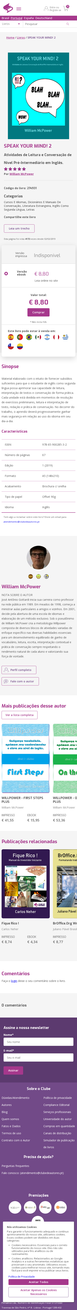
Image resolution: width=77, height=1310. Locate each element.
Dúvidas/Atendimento (15, 1098)
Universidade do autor (57, 1119)
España (29, 18)
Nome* (9, 1034)
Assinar (13, 1070)
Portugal (16, 18)
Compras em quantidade (59, 1126)
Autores (7, 1105)
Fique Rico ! (10, 923)
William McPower (21, 174)
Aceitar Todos (38, 1282)
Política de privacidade (57, 1098)
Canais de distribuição (57, 1133)
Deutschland (43, 18)
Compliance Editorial (56, 1105)
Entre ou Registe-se (55, 9)
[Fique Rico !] (26, 883)
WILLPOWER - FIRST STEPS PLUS (22, 800)
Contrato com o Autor (16, 1140)
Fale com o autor (22, 681)
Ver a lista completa (20, 715)
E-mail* (9, 1050)
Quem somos (10, 1119)
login (14, 981)
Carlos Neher (10, 929)
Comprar (38, 312)
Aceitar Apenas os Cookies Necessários (39, 1292)
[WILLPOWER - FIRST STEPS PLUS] (26, 758)
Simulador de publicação (59, 1143)
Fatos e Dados (11, 1126)
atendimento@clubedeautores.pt (21, 521)
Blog (5, 1112)
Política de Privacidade (21, 1276)
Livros (21, 37)
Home (10, 37)
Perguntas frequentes (15, 1166)
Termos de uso (11, 1133)
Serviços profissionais (57, 1112)
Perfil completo (20, 670)
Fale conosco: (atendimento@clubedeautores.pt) (33, 1173)
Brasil (5, 18)
